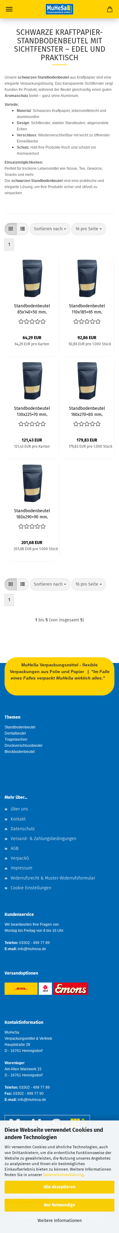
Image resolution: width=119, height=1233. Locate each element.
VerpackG (20, 858)
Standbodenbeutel (20, 727)
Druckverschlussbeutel (23, 745)
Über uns (19, 809)
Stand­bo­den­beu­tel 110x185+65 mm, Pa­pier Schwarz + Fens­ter (87, 308)
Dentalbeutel (15, 733)
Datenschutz (23, 828)
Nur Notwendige (59, 1205)
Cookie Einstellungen (31, 888)
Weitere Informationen (60, 1220)
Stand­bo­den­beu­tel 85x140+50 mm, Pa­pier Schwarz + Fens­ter (32, 308)
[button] (11, 229)
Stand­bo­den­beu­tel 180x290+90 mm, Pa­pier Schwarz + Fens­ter (32, 513)
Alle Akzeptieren (59, 1187)
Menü (9, 9)
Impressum (21, 868)
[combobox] (50, 229)
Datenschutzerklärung (63, 1174)
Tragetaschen (16, 739)
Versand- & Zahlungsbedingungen (43, 838)
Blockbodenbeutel (20, 752)
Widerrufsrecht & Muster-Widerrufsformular (53, 878)
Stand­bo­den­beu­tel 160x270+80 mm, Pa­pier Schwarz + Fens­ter (87, 411)
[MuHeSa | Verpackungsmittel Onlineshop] (59, 9)
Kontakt (18, 819)
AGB (14, 848)
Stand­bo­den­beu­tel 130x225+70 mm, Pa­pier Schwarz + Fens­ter (32, 411)
